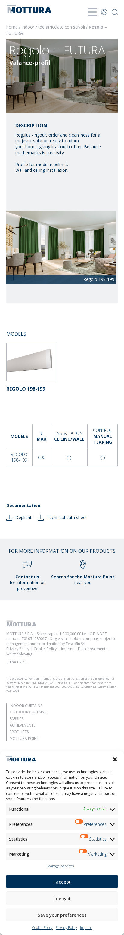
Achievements (22, 725)
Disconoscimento (93, 648)
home (12, 27)
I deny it (62, 898)
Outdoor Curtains (28, 712)
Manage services (60, 866)
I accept (62, 882)
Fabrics (16, 718)
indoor (29, 27)
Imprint (86, 927)
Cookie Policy (42, 927)
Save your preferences (62, 915)
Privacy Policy (66, 927)
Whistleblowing (19, 654)
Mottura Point (24, 738)
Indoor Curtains (26, 705)
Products (19, 731)
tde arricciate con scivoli (62, 27)
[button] (115, 759)
